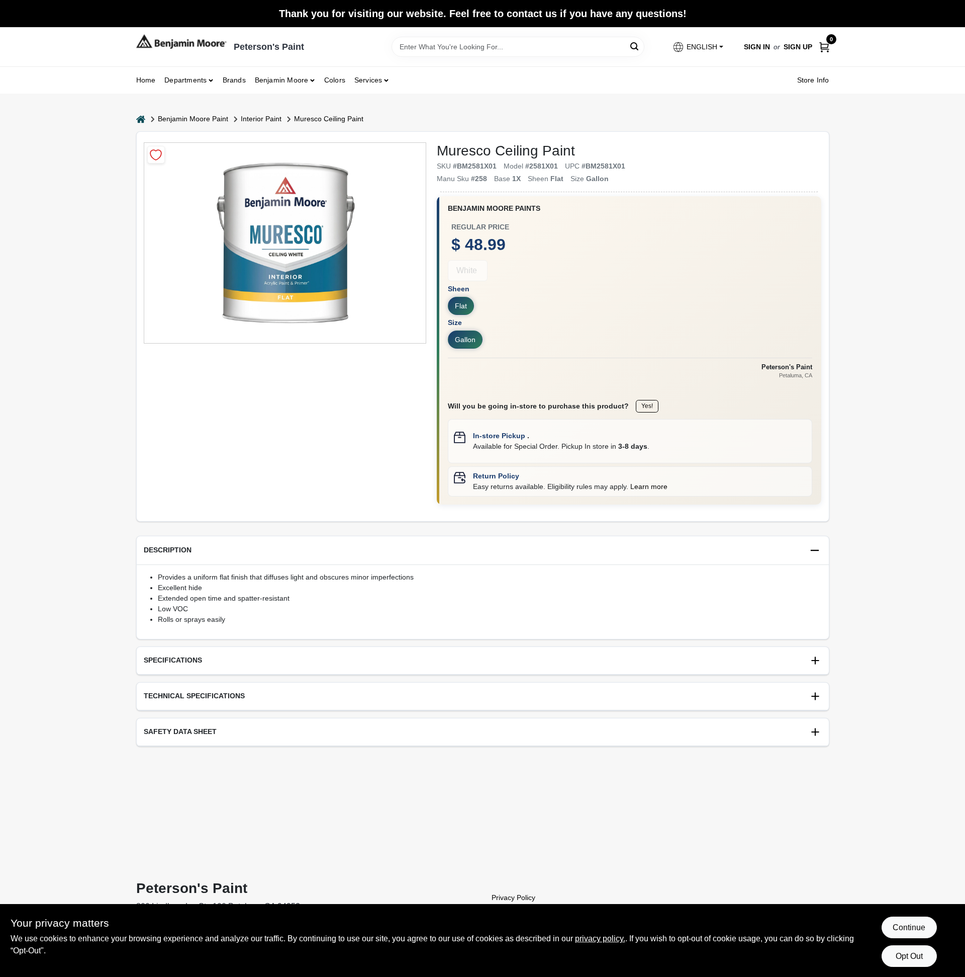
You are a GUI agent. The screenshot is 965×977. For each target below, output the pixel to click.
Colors (334, 80)
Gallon (465, 340)
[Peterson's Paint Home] (181, 41)
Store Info (813, 80)
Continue (909, 927)
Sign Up (798, 47)
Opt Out (909, 956)
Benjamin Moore (282, 80)
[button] (697, 47)
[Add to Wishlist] (156, 155)
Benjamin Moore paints (494, 208)
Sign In (757, 47)
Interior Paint (261, 119)
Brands (234, 80)
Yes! (647, 406)
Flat (461, 306)
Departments (185, 80)
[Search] (635, 46)
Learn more (648, 486)
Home (146, 80)
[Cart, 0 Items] (824, 46)
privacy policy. (600, 938)
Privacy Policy (513, 897)
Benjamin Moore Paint (193, 119)
